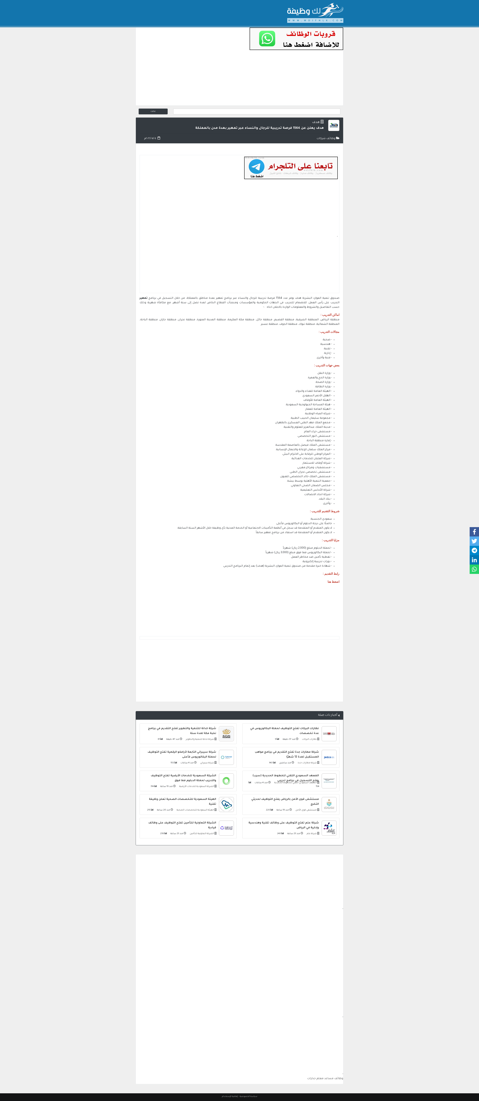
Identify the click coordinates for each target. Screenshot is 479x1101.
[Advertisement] (239, 79)
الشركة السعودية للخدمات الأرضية (196, 786)
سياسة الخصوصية (248, 1096)
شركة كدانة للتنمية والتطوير (199, 739)
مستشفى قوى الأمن (306, 810)
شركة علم (311, 834)
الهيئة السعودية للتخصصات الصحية (195, 810)
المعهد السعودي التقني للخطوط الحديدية (295, 783)
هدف (316, 122)
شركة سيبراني (207, 763)
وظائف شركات (326, 138)
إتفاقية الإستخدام (230, 1096)
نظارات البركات (309, 739)
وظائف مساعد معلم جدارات (325, 1078)
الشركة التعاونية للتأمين (201, 834)
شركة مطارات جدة (307, 763)
